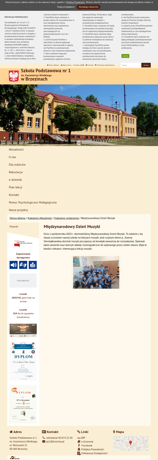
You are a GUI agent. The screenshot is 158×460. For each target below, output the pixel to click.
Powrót (14, 226)
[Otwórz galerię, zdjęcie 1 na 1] (96, 272)
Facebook (86, 445)
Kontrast (90, 65)
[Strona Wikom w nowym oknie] (14, 457)
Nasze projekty (18, 210)
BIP (83, 438)
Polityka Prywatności (92, 449)
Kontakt (14, 195)
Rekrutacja (16, 172)
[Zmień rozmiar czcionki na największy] (83, 65)
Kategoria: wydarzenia (66, 218)
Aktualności (16, 149)
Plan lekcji (15, 187)
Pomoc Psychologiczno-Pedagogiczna (33, 202)
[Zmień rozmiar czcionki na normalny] (80, 65)
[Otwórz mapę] (131, 443)
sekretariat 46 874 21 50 (59, 438)
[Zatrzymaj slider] (79, 142)
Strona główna (53, 65)
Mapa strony (66, 65)
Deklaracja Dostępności (94, 453)
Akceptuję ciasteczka (88, 7)
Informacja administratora (105, 65)
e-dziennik (15, 180)
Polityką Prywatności (75, 2)
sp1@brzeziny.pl (55, 441)
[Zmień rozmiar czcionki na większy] (81, 65)
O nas (12, 157)
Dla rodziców (17, 164)
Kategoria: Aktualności (40, 218)
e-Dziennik (87, 441)
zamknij (125, 56)
